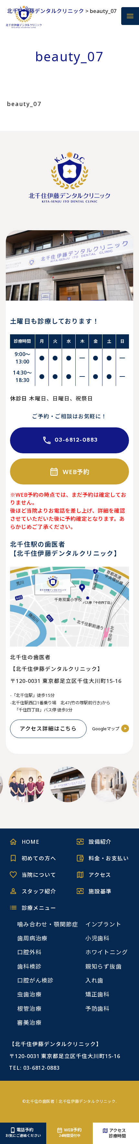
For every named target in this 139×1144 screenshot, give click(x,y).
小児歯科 (97, 938)
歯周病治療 (32, 938)
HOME (30, 841)
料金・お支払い (109, 858)
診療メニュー (39, 908)
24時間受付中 (70, 1132)
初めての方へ (39, 858)
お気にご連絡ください (23, 1132)
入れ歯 (94, 980)
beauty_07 (24, 104)
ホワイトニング (106, 952)
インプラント (103, 924)
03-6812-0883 (76, 440)
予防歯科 (97, 1008)
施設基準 (100, 891)
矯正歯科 (97, 994)
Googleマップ (105, 729)
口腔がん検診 (35, 980)
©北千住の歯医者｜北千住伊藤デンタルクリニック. (69, 1101)
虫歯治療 (29, 994)
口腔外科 (29, 952)
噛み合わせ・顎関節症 (47, 924)
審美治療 (29, 1022)
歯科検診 (29, 966)
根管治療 (29, 1008)
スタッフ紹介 (39, 891)
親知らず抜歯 (103, 966)
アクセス (100, 874)
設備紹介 (100, 841)
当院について (39, 874)
